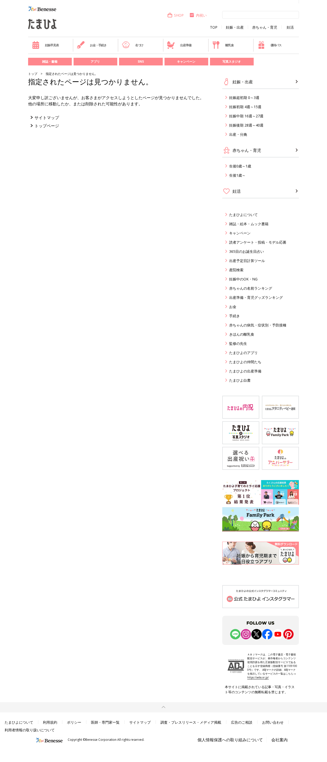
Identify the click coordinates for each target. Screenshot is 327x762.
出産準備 (185, 45)
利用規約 (50, 722)
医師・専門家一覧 (105, 722)
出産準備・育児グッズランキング (256, 297)
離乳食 (229, 45)
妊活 (290, 27)
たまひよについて (243, 214)
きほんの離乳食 (241, 334)
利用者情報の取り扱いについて (30, 729)
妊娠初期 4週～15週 (245, 106)
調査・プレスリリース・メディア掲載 (190, 722)
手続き (234, 315)
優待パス (276, 45)
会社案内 (279, 740)
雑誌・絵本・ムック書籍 (248, 223)
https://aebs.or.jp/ (258, 677)
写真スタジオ (232, 61)
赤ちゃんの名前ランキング (250, 288)
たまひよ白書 (240, 380)
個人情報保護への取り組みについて (230, 740)
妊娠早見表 (52, 45)
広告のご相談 (241, 722)
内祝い (201, 15)
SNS (141, 61)
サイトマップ (46, 117)
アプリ (95, 61)
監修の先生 (238, 343)
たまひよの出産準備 (245, 371)
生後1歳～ (237, 175)
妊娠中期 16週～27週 (246, 115)
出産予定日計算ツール (247, 260)
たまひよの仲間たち (245, 361)
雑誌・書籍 (49, 61)
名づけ (139, 45)
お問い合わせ (273, 722)
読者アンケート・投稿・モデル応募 (257, 242)
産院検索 (236, 269)
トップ (32, 74)
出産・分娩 (238, 134)
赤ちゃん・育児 (264, 27)
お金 (232, 306)
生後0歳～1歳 (240, 166)
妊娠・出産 (235, 27)
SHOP (179, 15)
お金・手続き (98, 45)
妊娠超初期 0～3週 (244, 97)
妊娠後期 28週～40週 (246, 125)
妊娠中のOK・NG (243, 279)
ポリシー (74, 722)
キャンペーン (186, 61)
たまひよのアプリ (243, 352)
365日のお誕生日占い (246, 251)
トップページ (46, 126)
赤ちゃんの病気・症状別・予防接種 (257, 325)
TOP (213, 27)
